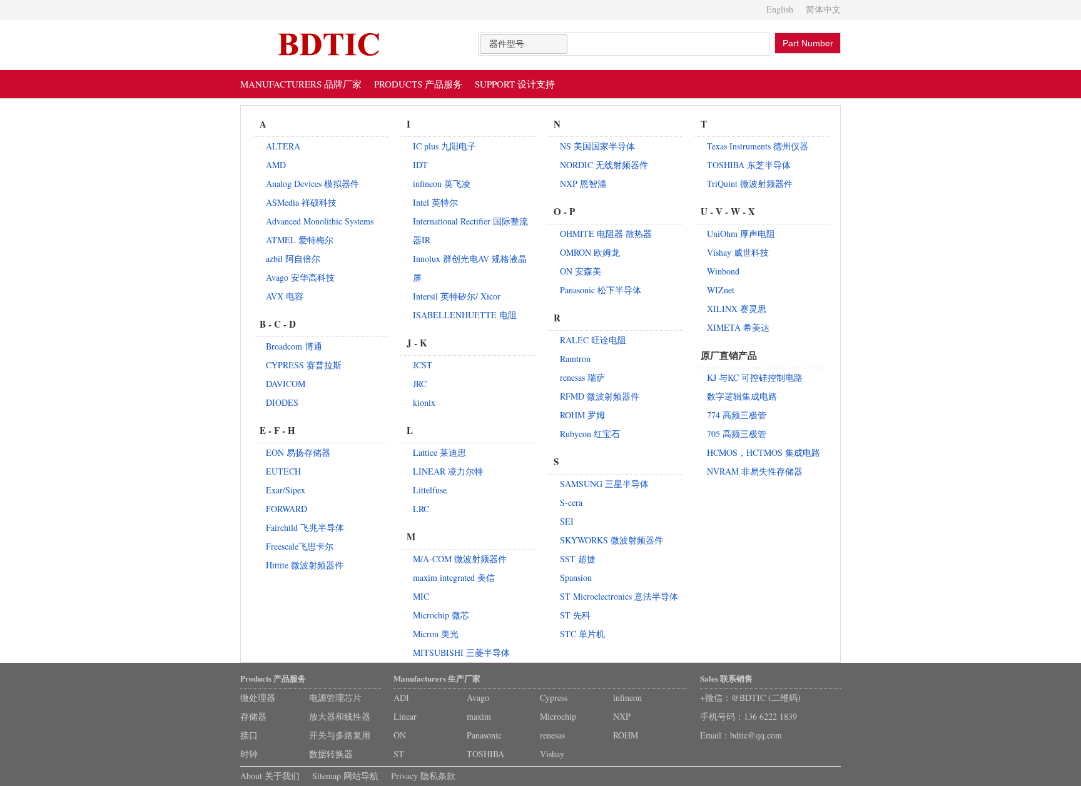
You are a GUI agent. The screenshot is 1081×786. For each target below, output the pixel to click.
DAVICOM (285, 384)
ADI (401, 697)
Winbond (723, 271)
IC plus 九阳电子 (444, 146)
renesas (552, 735)
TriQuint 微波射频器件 (750, 183)
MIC (421, 596)
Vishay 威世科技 (738, 252)
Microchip (558, 716)
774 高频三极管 (736, 415)
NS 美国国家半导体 (597, 146)
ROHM (625, 735)
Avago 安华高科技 (300, 277)
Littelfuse (430, 490)
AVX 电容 (284, 296)
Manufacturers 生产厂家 (436, 678)
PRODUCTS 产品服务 (418, 84)
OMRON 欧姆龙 (590, 252)
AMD (276, 165)
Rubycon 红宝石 (590, 434)
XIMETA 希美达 (738, 327)
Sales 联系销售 (726, 678)
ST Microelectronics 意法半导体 (619, 596)
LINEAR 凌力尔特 (448, 471)
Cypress (553, 697)
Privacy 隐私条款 (423, 776)
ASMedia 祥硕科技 (301, 202)
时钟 (249, 754)
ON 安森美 (580, 271)
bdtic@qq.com (756, 735)
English (779, 9)
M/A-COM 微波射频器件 (460, 559)
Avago (478, 697)
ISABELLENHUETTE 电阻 (465, 315)
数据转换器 (331, 754)
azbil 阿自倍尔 (293, 259)
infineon (627, 697)
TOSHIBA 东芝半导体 (749, 165)
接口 (249, 735)
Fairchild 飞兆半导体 (305, 527)
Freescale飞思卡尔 (299, 546)
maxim (479, 716)
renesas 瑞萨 (582, 377)
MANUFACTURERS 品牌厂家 (301, 84)
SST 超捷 (578, 559)
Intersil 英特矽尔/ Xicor (456, 296)
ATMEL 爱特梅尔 (299, 240)
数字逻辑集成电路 (742, 396)
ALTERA (283, 146)
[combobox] (523, 44)
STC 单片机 (582, 634)
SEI (567, 521)
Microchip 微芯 (441, 615)
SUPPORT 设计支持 (515, 84)
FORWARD (286, 509)
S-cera (571, 502)
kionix (424, 402)
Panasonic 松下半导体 (600, 290)
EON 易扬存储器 (298, 452)
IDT (420, 165)
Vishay (552, 754)
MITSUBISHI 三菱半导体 (461, 652)
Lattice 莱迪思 (439, 452)
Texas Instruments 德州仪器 (757, 146)
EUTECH (283, 471)
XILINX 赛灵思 (736, 309)
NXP (622, 716)
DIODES (282, 402)
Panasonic (484, 735)
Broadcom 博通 (294, 346)
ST (398, 754)
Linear (405, 716)
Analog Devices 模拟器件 (312, 183)
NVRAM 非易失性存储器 (755, 471)
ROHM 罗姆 (582, 415)
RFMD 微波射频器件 (599, 396)
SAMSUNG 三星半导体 (604, 484)
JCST (422, 365)
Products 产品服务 (273, 678)
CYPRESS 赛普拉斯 (304, 365)
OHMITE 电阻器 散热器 (606, 233)
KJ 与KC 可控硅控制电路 (755, 377)
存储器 (253, 716)
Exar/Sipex (285, 490)
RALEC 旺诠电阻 (593, 340)
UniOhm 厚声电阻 (741, 233)
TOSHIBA (485, 754)
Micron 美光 (436, 634)
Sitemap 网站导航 (345, 776)
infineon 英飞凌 (441, 183)
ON (399, 735)
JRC (420, 384)
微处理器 (257, 697)
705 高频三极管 (736, 434)
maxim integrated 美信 (454, 577)
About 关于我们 (270, 776)
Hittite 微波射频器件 (304, 565)
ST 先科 (575, 615)
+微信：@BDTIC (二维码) (750, 697)
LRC (421, 509)
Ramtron (575, 359)
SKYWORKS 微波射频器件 (611, 540)
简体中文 (823, 9)
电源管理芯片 (335, 697)
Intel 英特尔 (435, 202)
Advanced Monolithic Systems (319, 221)
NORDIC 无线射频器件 (604, 165)
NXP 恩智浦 (583, 183)
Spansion (576, 577)
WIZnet (720, 290)
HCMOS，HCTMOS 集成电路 (763, 452)
